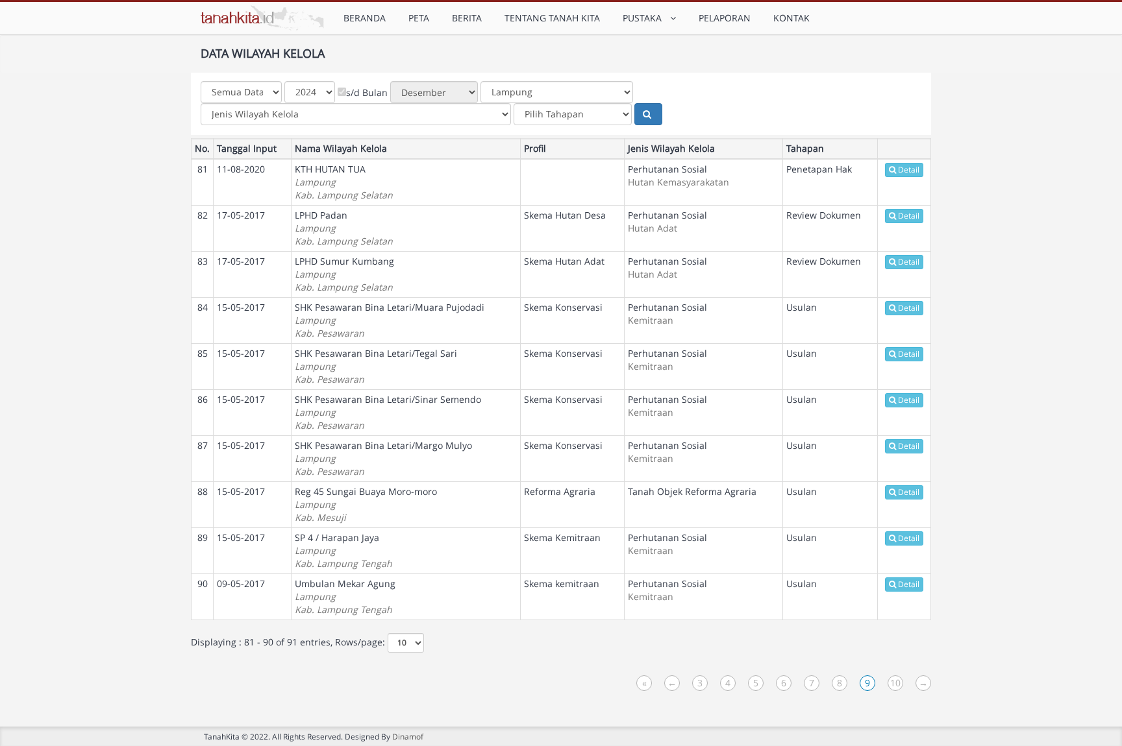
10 (895, 683)
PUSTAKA (645, 18)
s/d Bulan (367, 92)
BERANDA (364, 18)
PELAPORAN (725, 18)
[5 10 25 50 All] (406, 643)
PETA (418, 18)
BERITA (467, 18)
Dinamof (407, 736)
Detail (908, 169)
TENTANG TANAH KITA (552, 18)
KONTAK (791, 18)
